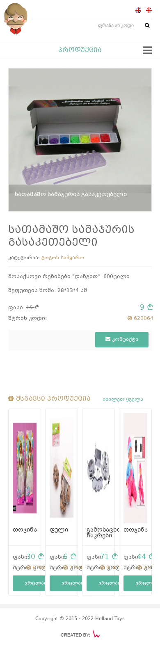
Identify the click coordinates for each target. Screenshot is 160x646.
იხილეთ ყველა (123, 399)
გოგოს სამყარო (62, 258)
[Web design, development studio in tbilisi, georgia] (80, 633)
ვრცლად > (39, 583)
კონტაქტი (124, 339)
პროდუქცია (80, 50)
